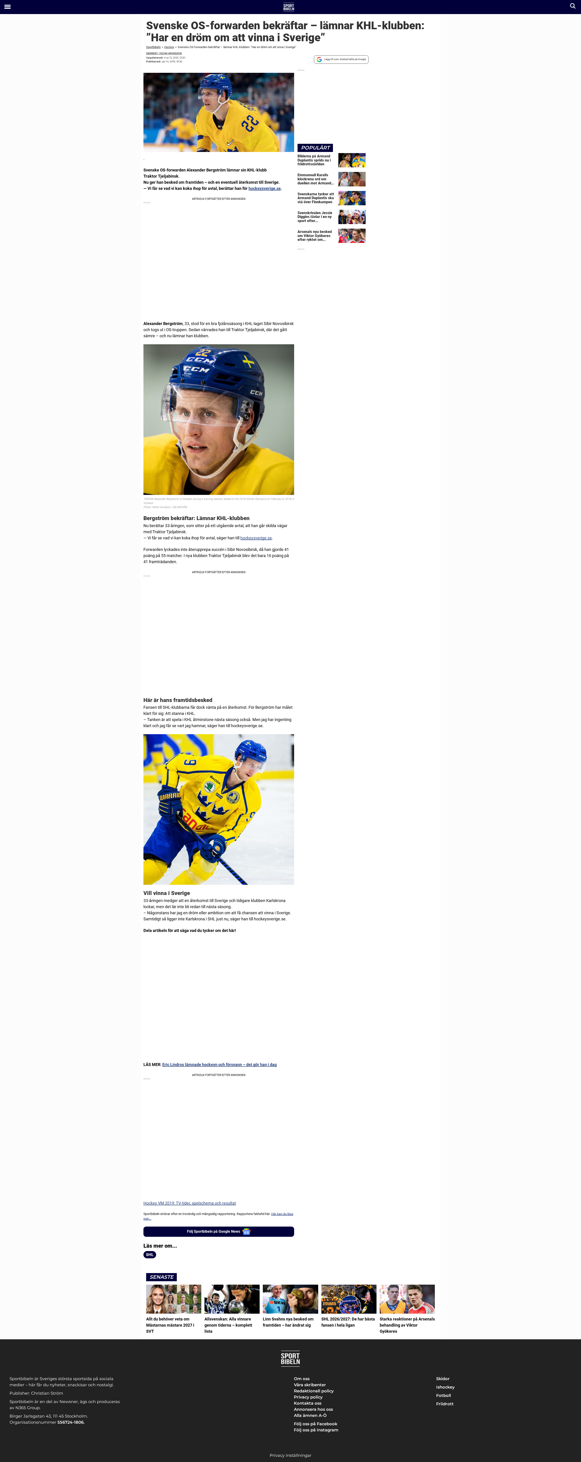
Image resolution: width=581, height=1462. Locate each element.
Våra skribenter (310, 1384)
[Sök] (573, 7)
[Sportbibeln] (289, 7)
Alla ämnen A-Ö (310, 1415)
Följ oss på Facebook (315, 1423)
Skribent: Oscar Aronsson (164, 53)
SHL (150, 1254)
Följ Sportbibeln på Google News (213, 1231)
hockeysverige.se (265, 188)
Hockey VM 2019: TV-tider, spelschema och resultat (189, 1203)
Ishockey (445, 1387)
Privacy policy (308, 1397)
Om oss (302, 1378)
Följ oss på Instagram (316, 1430)
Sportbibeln (153, 47)
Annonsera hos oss (313, 1409)
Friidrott (445, 1403)
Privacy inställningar (290, 1455)
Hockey (169, 47)
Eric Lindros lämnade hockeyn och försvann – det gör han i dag (219, 1064)
